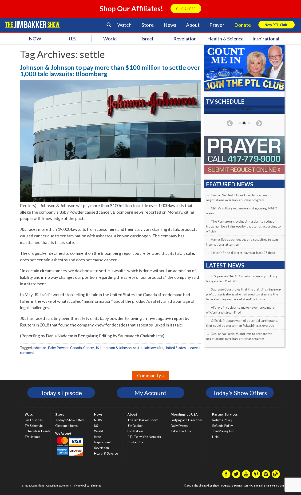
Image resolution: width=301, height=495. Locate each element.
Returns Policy (222, 420)
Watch (124, 25)
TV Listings (32, 437)
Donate (242, 25)
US (96, 426)
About (192, 25)
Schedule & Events (37, 431)
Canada (76, 348)
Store (148, 25)
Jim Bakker (32, 25)
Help (215, 437)
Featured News (229, 184)
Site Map (96, 485)
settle (137, 348)
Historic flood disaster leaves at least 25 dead (243, 253)
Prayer (217, 25)
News (170, 25)
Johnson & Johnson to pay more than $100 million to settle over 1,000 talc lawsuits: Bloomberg (110, 70)
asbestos (39, 348)
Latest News (225, 265)
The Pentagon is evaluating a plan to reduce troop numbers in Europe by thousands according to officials (243, 226)
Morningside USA (184, 414)
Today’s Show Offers (69, 420)
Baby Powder (58, 348)
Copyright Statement (58, 485)
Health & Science (225, 38)
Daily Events (179, 426)
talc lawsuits (153, 348)
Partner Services (225, 414)
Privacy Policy (81, 485)
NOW (35, 38)
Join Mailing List (223, 431)
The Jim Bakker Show (142, 420)
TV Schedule (34, 426)
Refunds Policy (222, 426)
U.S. (73, 38)
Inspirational (266, 38)
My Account (150, 392)
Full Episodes (34, 420)
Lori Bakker (135, 431)
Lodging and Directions (186, 420)
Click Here (186, 9)
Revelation (185, 38)
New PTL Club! (277, 25)
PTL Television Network (144, 437)
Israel (147, 38)
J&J (98, 348)
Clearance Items (66, 426)
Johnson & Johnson (117, 348)
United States (175, 348)
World (110, 38)
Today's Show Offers (240, 392)
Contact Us (135, 442)
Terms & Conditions (32, 485)
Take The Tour (181, 431)
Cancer (88, 348)
